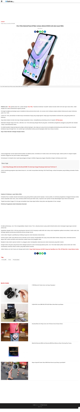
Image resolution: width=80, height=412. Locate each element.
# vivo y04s (4, 259)
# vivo (9, 259)
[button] (1, 1)
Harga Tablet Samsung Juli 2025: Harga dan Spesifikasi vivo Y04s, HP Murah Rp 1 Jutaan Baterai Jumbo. (54, 249)
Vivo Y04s (30, 106)
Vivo (10, 106)
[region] (40, 12)
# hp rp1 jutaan (16, 259)
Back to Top (40, 406)
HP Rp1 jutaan (59, 120)
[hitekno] (9, 1)
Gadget (3, 21)
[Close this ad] (79, 408)
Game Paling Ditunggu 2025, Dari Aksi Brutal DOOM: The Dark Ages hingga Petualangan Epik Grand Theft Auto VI (30, 166)
